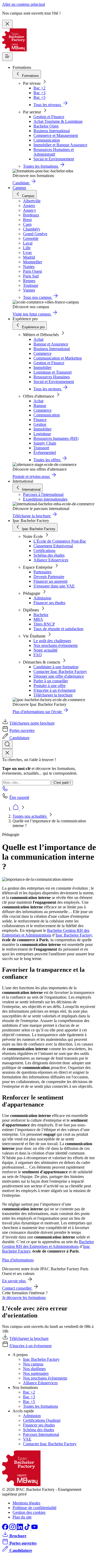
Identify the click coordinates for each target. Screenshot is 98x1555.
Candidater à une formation (55, 667)
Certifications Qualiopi (41, 1420)
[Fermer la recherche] (7, 753)
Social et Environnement (53, 159)
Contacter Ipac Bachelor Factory (60, 671)
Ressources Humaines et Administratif (53, 151)
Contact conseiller (17, 1288)
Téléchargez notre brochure (32, 723)
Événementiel (44, 452)
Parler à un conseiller (50, 681)
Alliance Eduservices (50, 560)
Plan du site (22, 1517)
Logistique (42, 434)
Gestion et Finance (48, 116)
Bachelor (40, 614)
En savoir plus (14, 1281)
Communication (46, 140)
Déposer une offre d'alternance (58, 676)
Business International (51, 131)
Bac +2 (39, 88)
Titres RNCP (44, 624)
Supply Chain (44, 443)
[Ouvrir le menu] (7, 56)
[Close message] (7, 24)
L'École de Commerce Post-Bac (59, 541)
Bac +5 (39, 97)
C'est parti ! (62, 783)
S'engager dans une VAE (54, 586)
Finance (40, 419)
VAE (27, 1439)
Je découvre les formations (24, 1297)
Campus (19, 187)
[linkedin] (20, 1528)
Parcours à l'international (43, 494)
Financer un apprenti (50, 581)
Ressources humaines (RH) (55, 438)
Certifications (44, 550)
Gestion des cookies (29, 1512)
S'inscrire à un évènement (54, 690)
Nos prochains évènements (55, 645)
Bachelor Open (46, 126)
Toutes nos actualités (30, 816)
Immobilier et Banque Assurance (60, 145)
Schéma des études (49, 555)
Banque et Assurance (50, 344)
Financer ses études (49, 602)
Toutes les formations (40, 1406)
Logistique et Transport (52, 372)
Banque (39, 405)
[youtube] (34, 1528)
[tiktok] (27, 1528)
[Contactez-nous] (5, 790)
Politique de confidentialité (34, 1507)
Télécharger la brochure (53, 695)
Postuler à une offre (49, 685)
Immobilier (42, 367)
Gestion (39, 424)
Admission (42, 598)
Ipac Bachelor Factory (74, 935)
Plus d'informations (18, 1260)
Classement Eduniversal (53, 546)
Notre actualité (45, 650)
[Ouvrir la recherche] (7, 744)
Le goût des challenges (52, 641)
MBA (38, 619)
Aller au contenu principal (23, 4)
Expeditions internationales (45, 499)
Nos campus (33, 1364)
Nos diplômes (34, 1368)
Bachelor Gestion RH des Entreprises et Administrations (45, 932)
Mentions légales (26, 1503)
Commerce (42, 353)
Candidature (19, 738)
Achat (38, 339)
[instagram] (13, 1528)
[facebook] (5, 1528)
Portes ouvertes (21, 730)
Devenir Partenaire (48, 576)
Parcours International (41, 1434)
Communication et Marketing (57, 358)
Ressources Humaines (51, 377)
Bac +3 (39, 92)
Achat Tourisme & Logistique (58, 121)
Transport (41, 448)
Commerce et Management (55, 135)
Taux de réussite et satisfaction (58, 629)
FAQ (37, 655)
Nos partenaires (36, 1373)
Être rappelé (19, 797)
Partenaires (42, 572)
